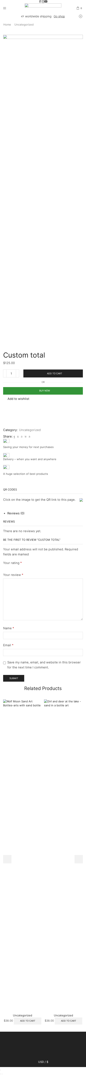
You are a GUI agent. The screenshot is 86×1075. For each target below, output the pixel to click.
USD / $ (43, 1062)
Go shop (59, 16)
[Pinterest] (22, 436)
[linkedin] (26, 436)
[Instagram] (43, 1)
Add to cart (54, 373)
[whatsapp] (29, 436)
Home (7, 24)
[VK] (18, 436)
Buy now (44, 390)
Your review (13, 575)
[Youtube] (45, 1)
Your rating (12, 563)
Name (8, 628)
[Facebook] (40, 1)
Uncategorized (24, 24)
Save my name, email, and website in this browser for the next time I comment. (44, 664)
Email (8, 645)
